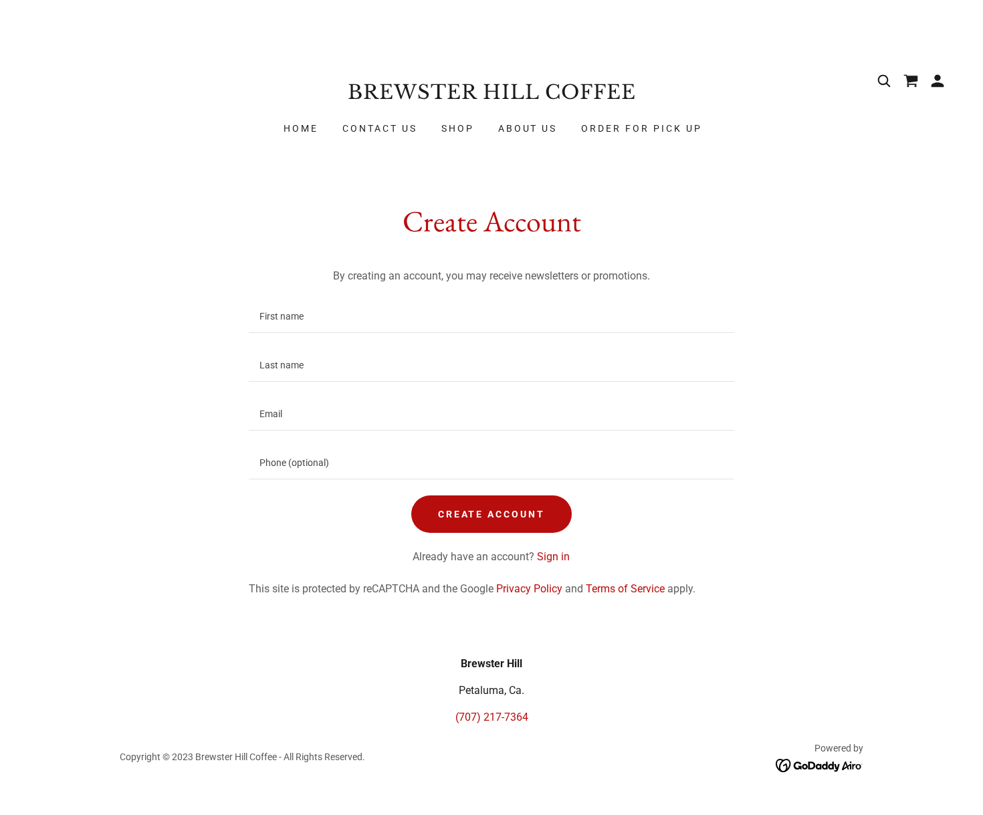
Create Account (492, 514)
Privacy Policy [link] (529, 588)
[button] (937, 81)
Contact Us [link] (379, 128)
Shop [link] (457, 128)
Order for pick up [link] (641, 128)
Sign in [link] (553, 556)
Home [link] (301, 128)
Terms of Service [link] (625, 588)
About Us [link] (528, 128)
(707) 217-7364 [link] (491, 717)
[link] (491, 95)
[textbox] (491, 316)
